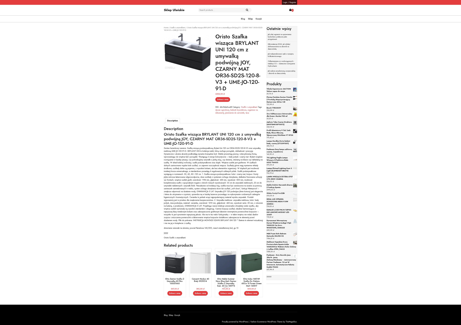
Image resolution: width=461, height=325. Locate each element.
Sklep (250, 18)
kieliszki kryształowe (238, 110)
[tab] (172, 120)
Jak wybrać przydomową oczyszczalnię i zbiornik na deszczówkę (281, 72)
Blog (243, 18)
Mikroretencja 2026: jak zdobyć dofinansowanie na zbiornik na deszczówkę (279, 46)
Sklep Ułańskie (174, 10)
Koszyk (259, 18)
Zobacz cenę (222, 99)
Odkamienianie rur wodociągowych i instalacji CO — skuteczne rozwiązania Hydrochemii (281, 63)
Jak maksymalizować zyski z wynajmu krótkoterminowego (281, 55)
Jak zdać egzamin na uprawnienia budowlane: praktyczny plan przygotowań (279, 36)
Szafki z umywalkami (177, 27)
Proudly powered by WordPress (235, 321)
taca (247, 112)
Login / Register (289, 2)
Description (172, 120)
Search (247, 10)
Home (166, 27)
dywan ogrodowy (222, 110)
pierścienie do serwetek (234, 112)
